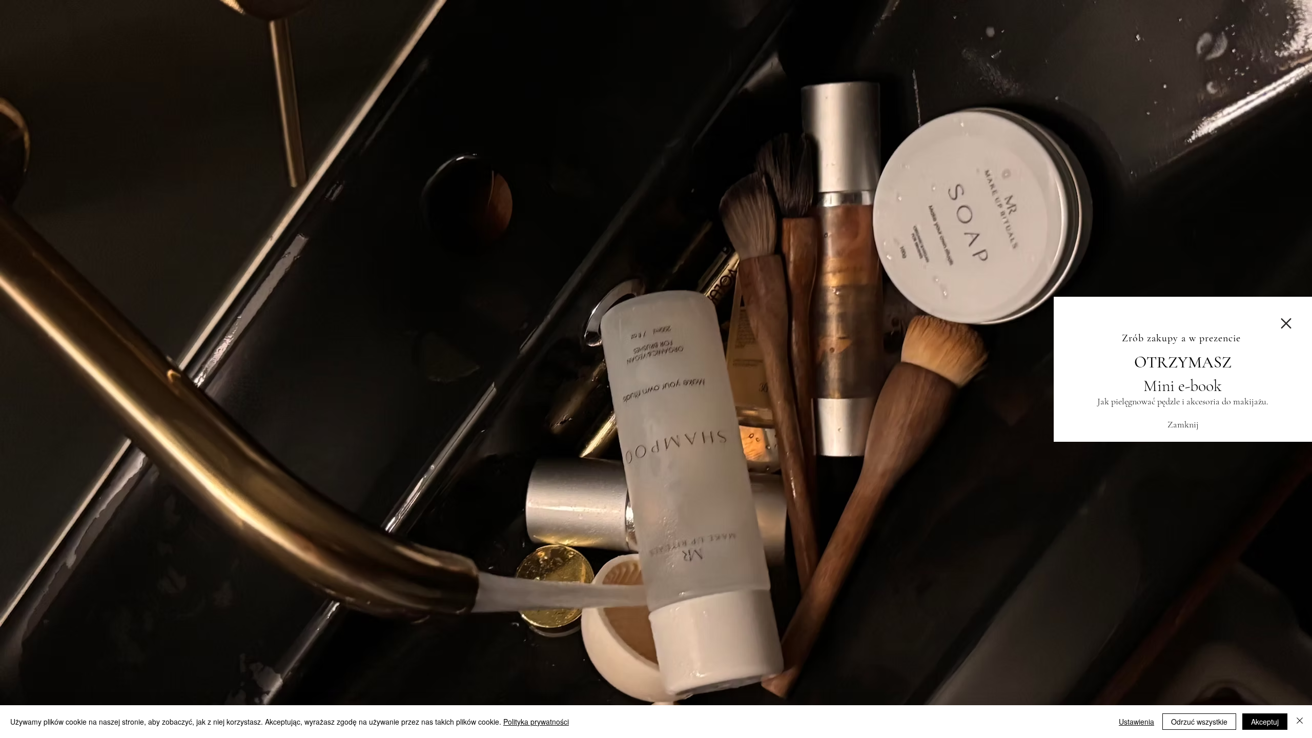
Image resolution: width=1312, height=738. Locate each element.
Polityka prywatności (536, 721)
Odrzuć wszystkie (1199, 721)
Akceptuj (1265, 721)
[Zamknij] (1300, 721)
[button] (1286, 323)
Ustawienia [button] (1136, 721)
